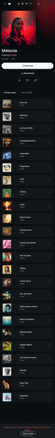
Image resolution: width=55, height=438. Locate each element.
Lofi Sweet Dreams (28, 357)
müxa (14, 55)
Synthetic (24, 396)
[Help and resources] (38, 4)
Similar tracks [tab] (10, 92)
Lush (22, 179)
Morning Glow (26, 332)
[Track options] (48, 104)
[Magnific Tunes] (9, 3)
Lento (22, 204)
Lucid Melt (24, 153)
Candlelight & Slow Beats (31, 141)
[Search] (31, 4)
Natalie (23, 370)
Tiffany (23, 268)
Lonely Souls (25, 281)
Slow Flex (24, 383)
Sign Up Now (28, 433)
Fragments (24, 166)
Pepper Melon (26, 345)
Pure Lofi (23, 102)
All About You (26, 230)
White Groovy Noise (28, 306)
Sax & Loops (25, 255)
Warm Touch (25, 217)
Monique (23, 115)
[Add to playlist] (19, 81)
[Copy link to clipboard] (35, 81)
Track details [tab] (26, 92)
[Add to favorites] (27, 81)
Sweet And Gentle (28, 243)
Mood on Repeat (27, 319)
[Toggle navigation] (5, 3)
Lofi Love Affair (26, 128)
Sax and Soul (26, 294)
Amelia (23, 192)
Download (28, 73)
